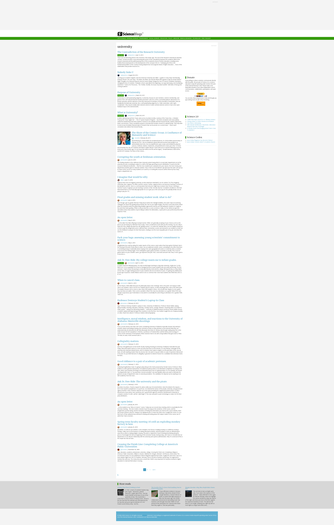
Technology (196, 38)
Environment (143, 38)
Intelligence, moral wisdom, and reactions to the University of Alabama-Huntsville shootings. (149, 319)
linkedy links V (125, 72)
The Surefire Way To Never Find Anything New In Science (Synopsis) (166, 488)
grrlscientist (123, 303)
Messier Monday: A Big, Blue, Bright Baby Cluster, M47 (200, 488)
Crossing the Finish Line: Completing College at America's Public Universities (147, 445)
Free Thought (206, 38)
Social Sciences (154, 38)
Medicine (176, 38)
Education (163, 38)
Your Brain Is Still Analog (194, 123)
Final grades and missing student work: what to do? (144, 197)
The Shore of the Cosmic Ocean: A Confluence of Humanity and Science (157, 133)
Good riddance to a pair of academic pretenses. (141, 361)
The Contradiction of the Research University (141, 52)
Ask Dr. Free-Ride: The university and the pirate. (142, 381)
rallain (122, 180)
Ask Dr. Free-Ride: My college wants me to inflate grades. (146, 260)
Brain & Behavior (186, 38)
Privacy (145, 515)
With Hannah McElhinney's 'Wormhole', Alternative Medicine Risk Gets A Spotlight (201, 125)
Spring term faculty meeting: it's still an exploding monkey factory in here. (148, 422)
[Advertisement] (167, 15)
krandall (137, 138)
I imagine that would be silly (132, 177)
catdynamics (131, 55)
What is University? (127, 112)
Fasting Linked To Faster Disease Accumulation (200, 121)
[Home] (133, 34)
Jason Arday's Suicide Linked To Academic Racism (201, 142)
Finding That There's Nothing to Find (128, 487)
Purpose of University (128, 92)
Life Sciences (121, 38)
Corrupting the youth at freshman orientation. (141, 157)
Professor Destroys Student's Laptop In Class (140, 300)
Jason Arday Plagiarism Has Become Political (199, 140)
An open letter (125, 217)
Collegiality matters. (128, 341)
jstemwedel (123, 160)
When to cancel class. (128, 280)
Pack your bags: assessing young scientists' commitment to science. (148, 238)
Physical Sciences (132, 38)
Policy (170, 38)
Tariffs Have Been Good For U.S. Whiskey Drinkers (201, 119)
